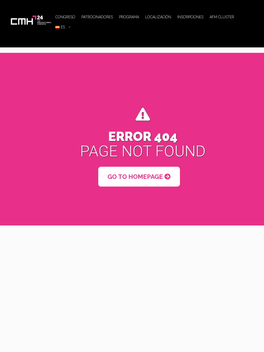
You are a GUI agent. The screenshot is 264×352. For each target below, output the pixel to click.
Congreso (65, 17)
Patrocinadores (97, 17)
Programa (129, 17)
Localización (158, 17)
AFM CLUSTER (222, 17)
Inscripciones (190, 17)
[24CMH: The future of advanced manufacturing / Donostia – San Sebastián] (31, 19)
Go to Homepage (136, 176)
